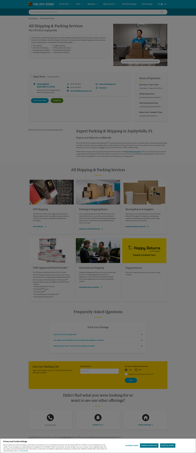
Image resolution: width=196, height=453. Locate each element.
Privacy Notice (23, 451)
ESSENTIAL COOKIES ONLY (149, 445)
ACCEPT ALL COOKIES (167, 445)
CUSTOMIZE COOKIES (131, 445)
